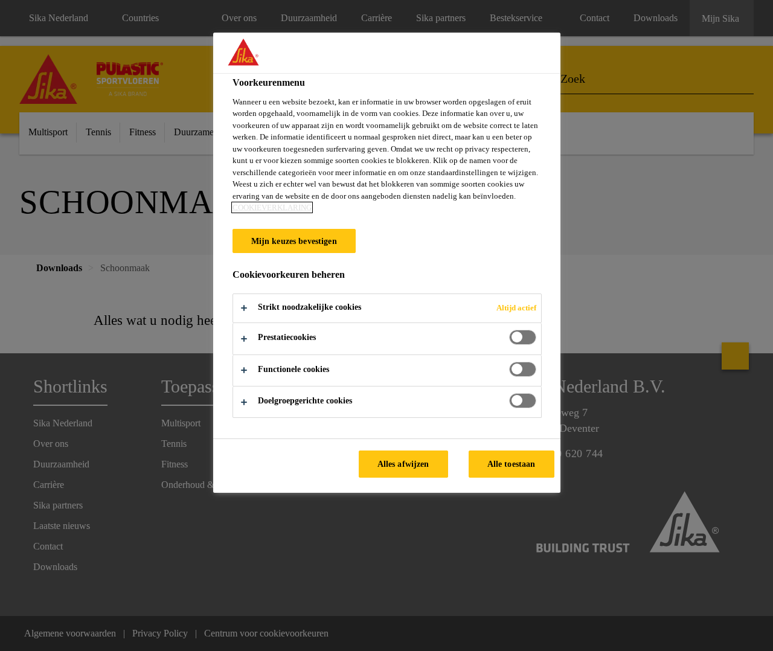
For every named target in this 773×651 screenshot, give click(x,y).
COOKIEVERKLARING (272, 207)
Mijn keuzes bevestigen (294, 241)
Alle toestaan (511, 464)
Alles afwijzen (403, 464)
